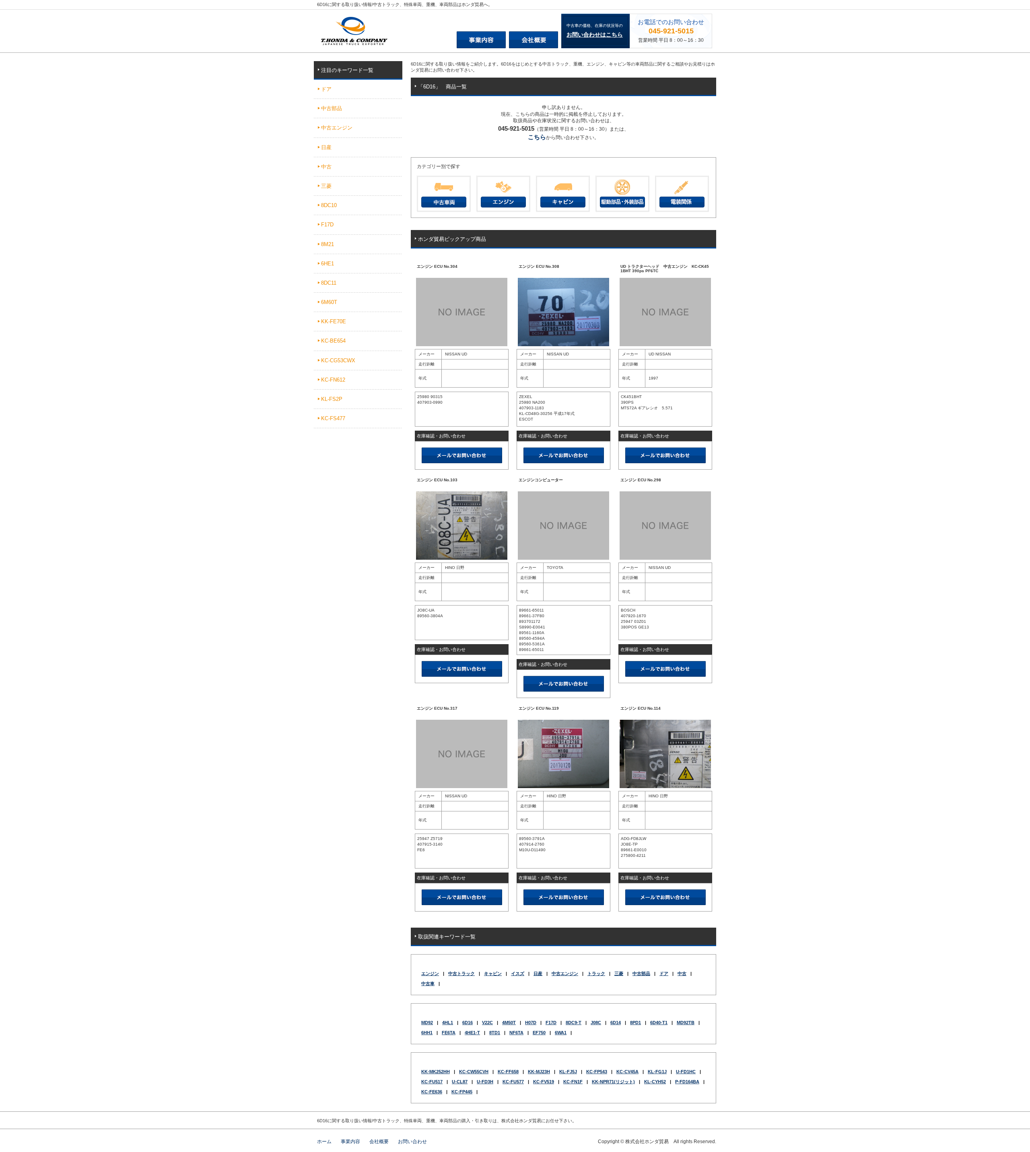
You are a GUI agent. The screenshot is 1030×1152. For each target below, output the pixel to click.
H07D (530, 1022)
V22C (487, 1022)
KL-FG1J (657, 1071)
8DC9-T (573, 1022)
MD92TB (685, 1022)
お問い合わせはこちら (594, 34)
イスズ (517, 973)
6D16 (467, 1022)
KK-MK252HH (435, 1071)
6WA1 (560, 1032)
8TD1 (494, 1032)
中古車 (428, 983)
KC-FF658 (508, 1071)
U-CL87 (460, 1081)
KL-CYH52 (655, 1081)
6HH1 (427, 1032)
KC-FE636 (431, 1091)
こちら (537, 136)
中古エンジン (565, 973)
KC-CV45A (627, 1071)
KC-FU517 (432, 1081)
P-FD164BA (687, 1081)
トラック (596, 973)
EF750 (539, 1032)
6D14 (615, 1022)
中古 (682, 973)
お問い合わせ (412, 1141)
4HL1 (447, 1022)
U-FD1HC (686, 1071)
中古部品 (641, 973)
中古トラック (461, 973)
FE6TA (448, 1032)
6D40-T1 (658, 1022)
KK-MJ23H (539, 1071)
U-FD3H (485, 1081)
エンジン (430, 973)
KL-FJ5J (568, 1071)
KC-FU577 (513, 1081)
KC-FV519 (543, 1081)
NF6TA (516, 1032)
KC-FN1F (573, 1081)
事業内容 (350, 1141)
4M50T (509, 1022)
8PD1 (635, 1022)
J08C (596, 1022)
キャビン (493, 973)
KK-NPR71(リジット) (613, 1081)
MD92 (427, 1022)
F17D (551, 1022)
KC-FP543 (596, 1071)
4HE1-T (472, 1032)
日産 (538, 973)
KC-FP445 (461, 1091)
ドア (663, 973)
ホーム (324, 1141)
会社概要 (379, 1141)
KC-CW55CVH (473, 1071)
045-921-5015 (671, 31)
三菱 (618, 973)
